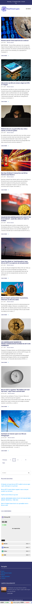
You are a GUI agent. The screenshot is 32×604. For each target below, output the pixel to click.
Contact (3, 578)
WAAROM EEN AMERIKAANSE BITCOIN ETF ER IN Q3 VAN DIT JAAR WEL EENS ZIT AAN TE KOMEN (16, 218)
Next (4, 463)
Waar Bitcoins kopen (6, 573)
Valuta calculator (5, 576)
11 (25, 460)
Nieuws (3, 574)
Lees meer (4, 55)
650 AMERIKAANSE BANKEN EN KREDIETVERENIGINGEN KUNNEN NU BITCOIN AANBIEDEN (16, 343)
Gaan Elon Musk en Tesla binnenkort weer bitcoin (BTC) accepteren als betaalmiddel (14, 262)
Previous (5, 460)
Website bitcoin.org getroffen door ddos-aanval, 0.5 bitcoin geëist (14, 129)
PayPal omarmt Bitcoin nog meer (9, 494)
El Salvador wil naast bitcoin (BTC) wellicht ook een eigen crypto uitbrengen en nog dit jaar (19, 589)
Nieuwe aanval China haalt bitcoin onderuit (15, 40)
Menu (29, 9)
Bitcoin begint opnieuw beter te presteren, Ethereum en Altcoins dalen (14, 298)
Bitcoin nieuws (10, 42)
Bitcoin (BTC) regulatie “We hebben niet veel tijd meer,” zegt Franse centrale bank (15, 390)
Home (2, 571)
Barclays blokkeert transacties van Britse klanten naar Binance (14, 174)
